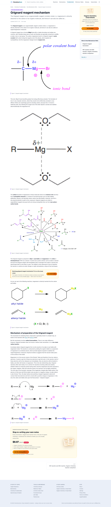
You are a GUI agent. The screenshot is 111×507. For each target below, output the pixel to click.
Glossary (87, 2)
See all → (84, 57)
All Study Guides (60, 486)
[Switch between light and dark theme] (99, 2)
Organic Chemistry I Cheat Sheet (64, 488)
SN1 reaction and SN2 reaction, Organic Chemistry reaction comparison (90, 51)
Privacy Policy (82, 492)
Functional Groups (38, 492)
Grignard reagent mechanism (87, 44)
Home (12, 7)
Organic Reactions (15, 486)
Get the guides (90, 28)
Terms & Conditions (84, 494)
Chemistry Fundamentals (20, 7)
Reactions (55, 2)
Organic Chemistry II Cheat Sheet (64, 490)
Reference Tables (79, 2)
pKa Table (36, 494)
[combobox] (35, 2)
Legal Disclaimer (83, 496)
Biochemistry (62, 2)
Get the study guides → (20, 452)
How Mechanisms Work (32, 7)
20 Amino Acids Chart (38, 490)
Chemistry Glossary (38, 486)
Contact (81, 488)
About (81, 486)
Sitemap (81, 490)
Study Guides (94, 2)
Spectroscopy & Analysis (16, 492)
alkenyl (32, 337)
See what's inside (52, 273)
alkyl (26, 337)
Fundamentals (70, 2)
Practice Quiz (36, 496)
